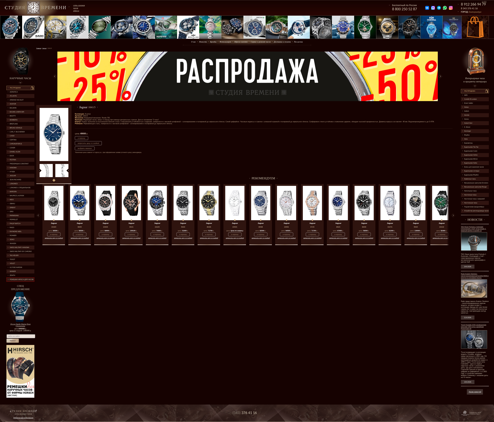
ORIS (11, 211)
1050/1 (234, 227)
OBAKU (12, 204)
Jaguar (13, 176)
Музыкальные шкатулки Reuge (475, 187)
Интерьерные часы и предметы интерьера (475, 80)
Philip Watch (15, 223)
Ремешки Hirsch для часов (21, 279)
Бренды (213, 41)
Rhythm (467, 135)
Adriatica (14, 92)
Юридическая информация (23, 418)
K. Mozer (467, 127)
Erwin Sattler (468, 103)
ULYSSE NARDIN (16, 267)
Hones (466, 119)
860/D (364, 227)
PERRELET (14, 219)
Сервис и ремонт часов (261, 41)
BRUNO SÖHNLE (16, 128)
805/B (261, 227)
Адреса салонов (241, 41)
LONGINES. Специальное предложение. (18, 188)
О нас (193, 41)
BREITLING (14, 124)
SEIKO (12, 239)
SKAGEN (13, 243)
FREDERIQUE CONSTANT (19, 164)
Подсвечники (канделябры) (474, 207)
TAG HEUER (14, 255)
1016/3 (53, 227)
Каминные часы (470, 179)
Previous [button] (55, 76)
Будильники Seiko (470, 163)
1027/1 (389, 227)
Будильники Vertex (471, 155)
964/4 (183, 227)
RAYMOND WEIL (16, 231)
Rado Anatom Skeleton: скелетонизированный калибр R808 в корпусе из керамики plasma (474, 276)
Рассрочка (298, 41)
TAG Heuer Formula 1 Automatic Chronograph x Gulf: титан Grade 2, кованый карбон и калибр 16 (473, 229)
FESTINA (13, 160)
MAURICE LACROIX (17, 196)
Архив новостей (475, 392)
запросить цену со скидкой (88, 143)
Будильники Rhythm (471, 175)
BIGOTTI (13, 116)
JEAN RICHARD (15, 180)
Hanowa (13, 168)
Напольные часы (470, 191)
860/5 (80, 227)
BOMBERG (13, 120)
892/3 (338, 227)
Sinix (466, 139)
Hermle (466, 115)
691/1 (131, 227)
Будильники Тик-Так (471, 147)
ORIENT (12, 207)
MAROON (13, 192)
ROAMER (13, 235)
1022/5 (157, 227)
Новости (203, 41)
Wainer (13, 271)
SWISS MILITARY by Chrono (21, 251)
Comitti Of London (470, 99)
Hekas (466, 107)
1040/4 (105, 227)
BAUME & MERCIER (17, 112)
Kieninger (467, 131)
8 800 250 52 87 (404, 9)
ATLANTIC (13, 96)
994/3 (416, 227)
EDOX (12, 156)
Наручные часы (20, 78)
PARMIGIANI (14, 215)
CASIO (12, 136)
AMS (465, 95)
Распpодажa (469, 91)
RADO (12, 227)
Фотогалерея (225, 41)
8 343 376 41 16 (469, 8)
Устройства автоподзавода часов (476, 211)
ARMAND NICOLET (17, 100)
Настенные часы (470, 195)
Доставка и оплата (282, 41)
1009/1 (286, 227)
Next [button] (440, 76)
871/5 (312, 227)
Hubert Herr (468, 123)
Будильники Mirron (471, 159)
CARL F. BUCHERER (17, 132)
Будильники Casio (470, 151)
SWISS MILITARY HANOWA (19, 247)
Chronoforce (16, 144)
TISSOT (12, 259)
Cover (12, 148)
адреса (76, 10)
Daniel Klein (15, 152)
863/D (209, 227)
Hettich (466, 111)
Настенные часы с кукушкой (474, 199)
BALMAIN (13, 108)
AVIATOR (13, 104)
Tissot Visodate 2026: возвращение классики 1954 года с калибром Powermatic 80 (473, 327)
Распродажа (15, 88)
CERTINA (13, 140)
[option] (247, 76)
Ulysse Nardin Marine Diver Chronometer (20, 325)
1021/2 (441, 227)
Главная (38, 48)
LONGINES (14, 184)
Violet (12, 263)
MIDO (12, 200)
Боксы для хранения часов (474, 167)
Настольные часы (470, 203)
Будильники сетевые (471, 171)
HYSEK (12, 172)
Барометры (468, 143)
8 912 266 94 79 (473, 5)
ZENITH (12, 275)
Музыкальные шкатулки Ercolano (476, 183)
